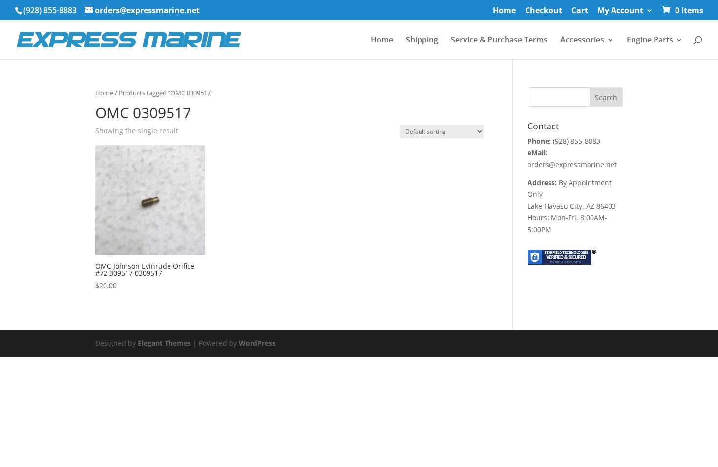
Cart (579, 11)
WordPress (257, 343)
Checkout (543, 11)
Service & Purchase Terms (499, 40)
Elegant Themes (164, 343)
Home (504, 11)
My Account (620, 11)
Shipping (422, 40)
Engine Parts (650, 40)
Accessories (582, 40)
